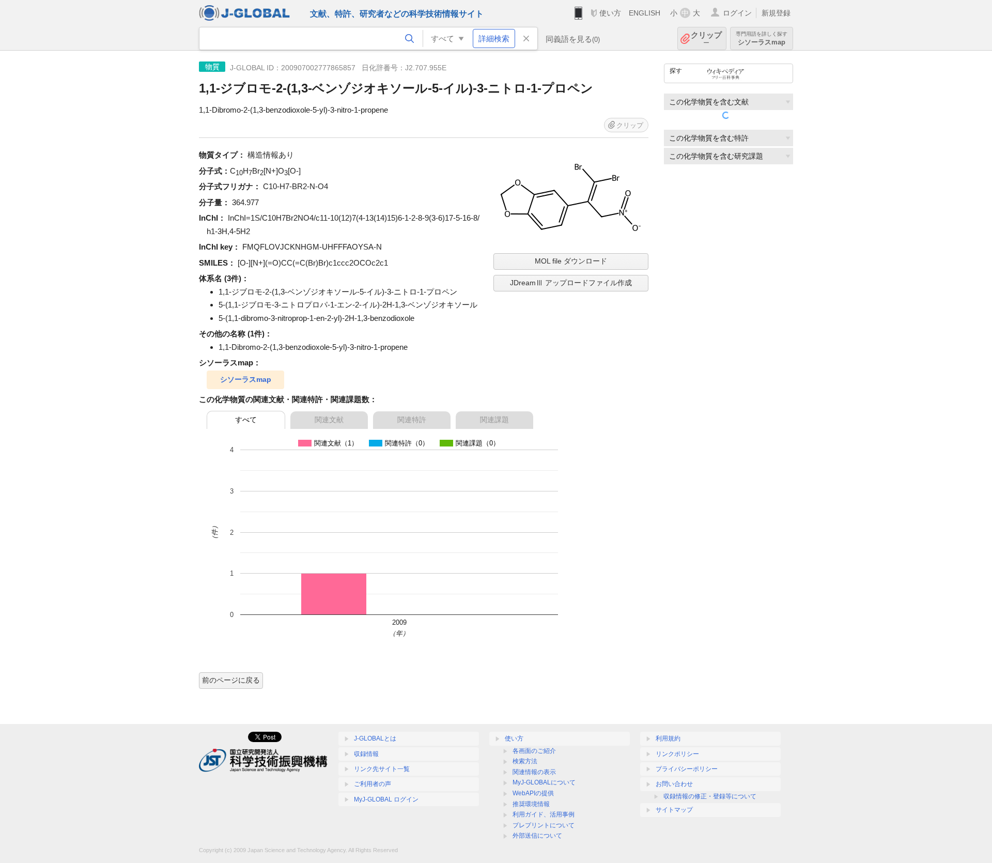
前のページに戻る (231, 680)
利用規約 (668, 738)
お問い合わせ (674, 784)
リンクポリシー (677, 754)
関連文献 (329, 419)
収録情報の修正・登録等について (709, 796)
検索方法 (525, 761)
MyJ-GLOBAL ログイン (386, 799)
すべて (246, 419)
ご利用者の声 (372, 784)
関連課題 (494, 419)
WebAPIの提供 (533, 793)
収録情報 (366, 754)
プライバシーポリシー (687, 769)
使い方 (610, 13)
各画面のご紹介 (534, 750)
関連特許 (411, 419)
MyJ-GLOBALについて (544, 782)
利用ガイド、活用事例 (544, 814)
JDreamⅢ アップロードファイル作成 (571, 283)
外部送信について (537, 835)
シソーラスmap (245, 379)
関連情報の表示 (534, 772)
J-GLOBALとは (375, 738)
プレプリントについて (544, 825)
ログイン (737, 13)
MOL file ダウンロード (571, 261)
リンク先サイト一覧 (382, 769)
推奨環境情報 (531, 804)
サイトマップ (674, 809)
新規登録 (776, 13)
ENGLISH (644, 13)
